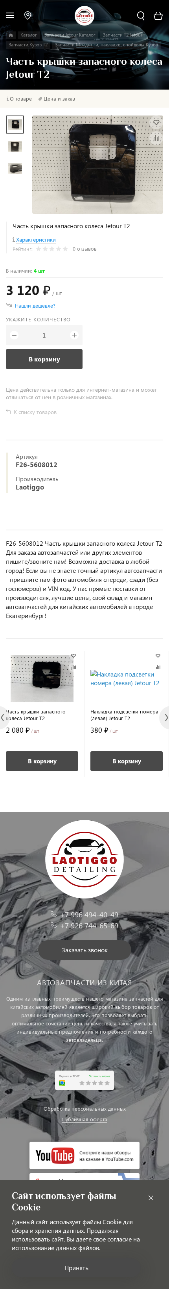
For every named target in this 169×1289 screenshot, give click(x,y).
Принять (76, 1267)
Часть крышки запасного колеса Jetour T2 (36, 714)
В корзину (44, 359)
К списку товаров (35, 412)
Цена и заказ (59, 98)
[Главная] (11, 35)
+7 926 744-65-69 (89, 925)
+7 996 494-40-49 (89, 914)
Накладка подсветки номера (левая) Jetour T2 (124, 714)
